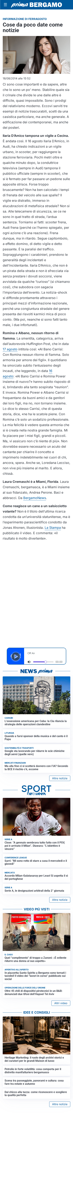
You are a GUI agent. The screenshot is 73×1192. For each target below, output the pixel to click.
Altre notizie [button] (59, 778)
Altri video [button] (60, 1003)
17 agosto (10, 349)
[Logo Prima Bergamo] (36, 5)
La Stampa (53, 528)
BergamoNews (34, 498)
